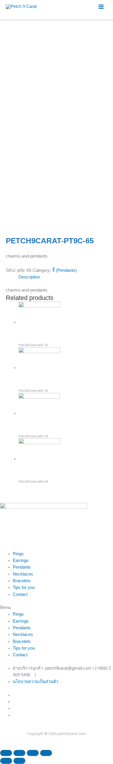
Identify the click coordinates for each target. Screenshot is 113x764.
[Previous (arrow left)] (6, 761)
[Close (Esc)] (6, 753)
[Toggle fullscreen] (33, 753)
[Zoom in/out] (46, 753)
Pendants (22, 567)
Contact (20, 594)
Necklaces (23, 574)
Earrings (21, 560)
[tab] (63, 277)
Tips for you (24, 587)
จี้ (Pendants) (64, 270)
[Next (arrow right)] (19, 761)
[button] (56, 607)
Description (29, 277)
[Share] (19, 753)
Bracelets (22, 580)
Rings (18, 553)
